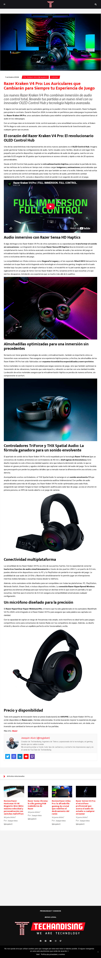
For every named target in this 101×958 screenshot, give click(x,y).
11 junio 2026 (81, 817)
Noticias (54, 77)
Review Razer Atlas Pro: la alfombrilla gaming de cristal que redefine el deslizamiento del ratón (61, 807)
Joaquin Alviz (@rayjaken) (37, 77)
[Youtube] (26, 756)
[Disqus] (50, 864)
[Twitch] (32, 756)
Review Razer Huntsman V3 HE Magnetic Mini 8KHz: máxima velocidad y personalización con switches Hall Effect (14, 807)
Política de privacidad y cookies (53, 954)
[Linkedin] (19, 756)
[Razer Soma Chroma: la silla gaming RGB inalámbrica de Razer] (38, 791)
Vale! (38, 954)
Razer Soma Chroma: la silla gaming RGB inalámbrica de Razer (38, 805)
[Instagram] (13, 756)
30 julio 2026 (9, 817)
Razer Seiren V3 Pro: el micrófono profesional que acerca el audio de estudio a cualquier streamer (86, 807)
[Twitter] (7, 756)
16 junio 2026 (57, 817)
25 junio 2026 (33, 812)
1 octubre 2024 (12, 77)
